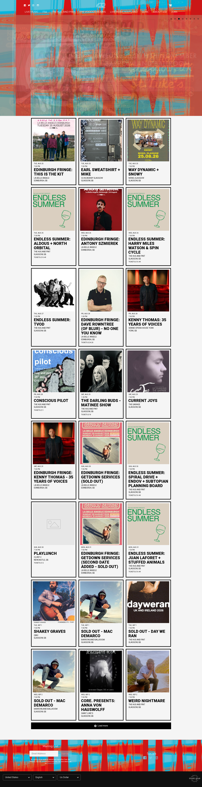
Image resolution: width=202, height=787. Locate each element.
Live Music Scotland (124, 12)
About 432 (160, 12)
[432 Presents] (101, 5)
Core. (145, 12)
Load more (103, 725)
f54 (45, 12)
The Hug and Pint (63, 12)
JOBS (174, 12)
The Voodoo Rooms (92, 12)
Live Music (31, 12)
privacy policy (51, 763)
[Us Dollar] (69, 777)
